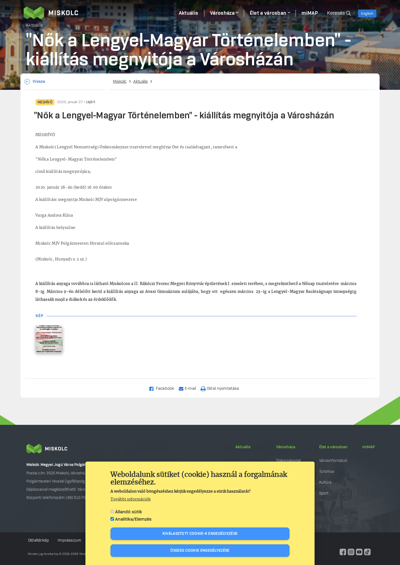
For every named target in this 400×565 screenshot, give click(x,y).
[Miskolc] (98, 13)
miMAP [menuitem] (309, 13)
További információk (130, 499)
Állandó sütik (128, 511)
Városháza (285, 447)
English (367, 14)
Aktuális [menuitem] (188, 13)
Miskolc (120, 81)
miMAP (368, 447)
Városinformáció (333, 461)
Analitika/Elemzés (133, 519)
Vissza (39, 81)
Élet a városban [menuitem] (268, 13)
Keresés (336, 13)
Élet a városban (333, 447)
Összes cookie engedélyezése (199, 550)
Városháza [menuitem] (222, 13)
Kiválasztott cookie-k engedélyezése (200, 534)
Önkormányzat (288, 461)
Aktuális (140, 81)
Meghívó (45, 102)
